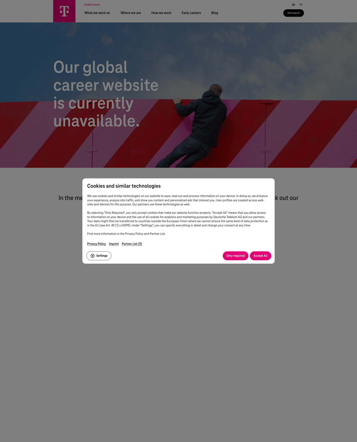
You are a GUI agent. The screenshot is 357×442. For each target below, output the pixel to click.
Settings (101, 256)
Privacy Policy (96, 244)
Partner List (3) (132, 244)
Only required (235, 256)
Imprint (114, 244)
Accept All (261, 256)
